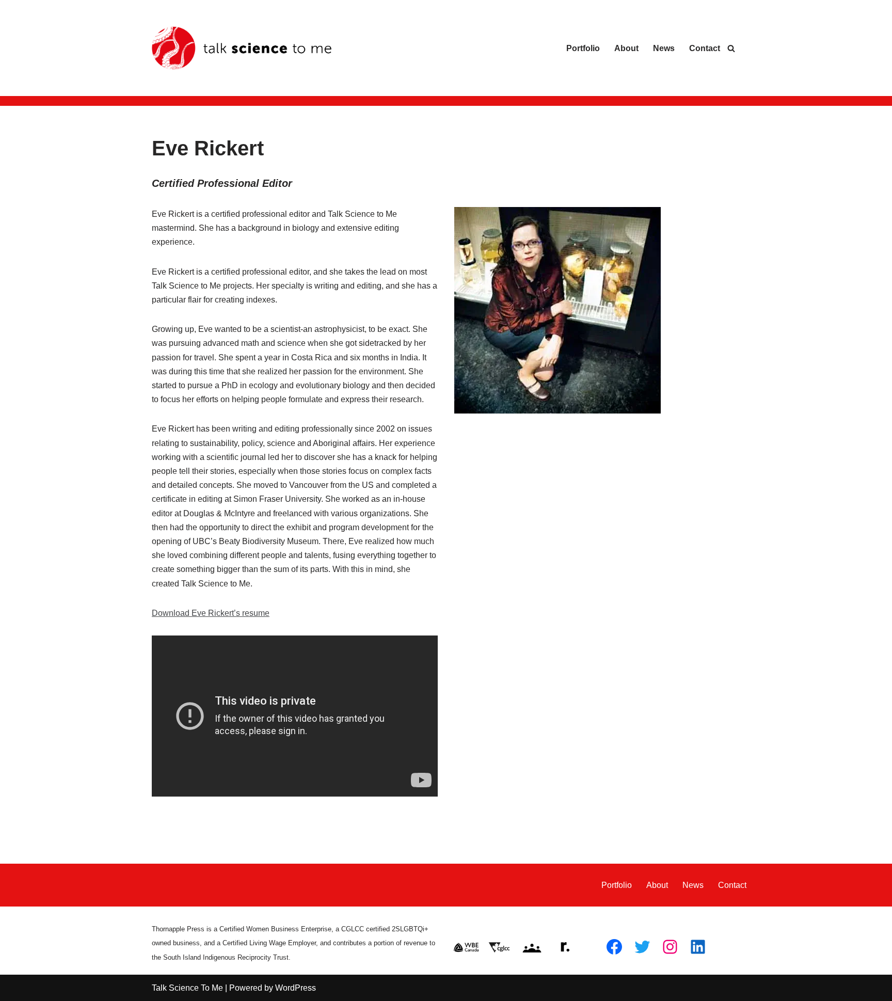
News (664, 48)
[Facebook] (614, 947)
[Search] (731, 48)
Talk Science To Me (187, 987)
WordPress (295, 987)
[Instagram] (670, 947)
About (626, 48)
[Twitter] (642, 947)
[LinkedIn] (698, 947)
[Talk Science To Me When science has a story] (242, 48)
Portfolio (583, 48)
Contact (704, 48)
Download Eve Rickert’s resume (210, 613)
